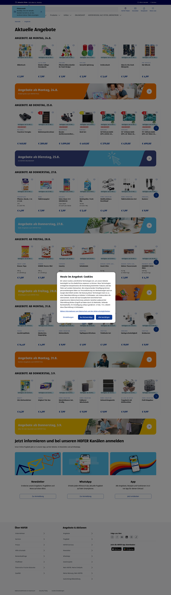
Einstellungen (68, 317)
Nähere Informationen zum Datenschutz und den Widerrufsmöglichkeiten (85, 311)
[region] (86, 297)
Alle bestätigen (104, 317)
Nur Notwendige (86, 317)
